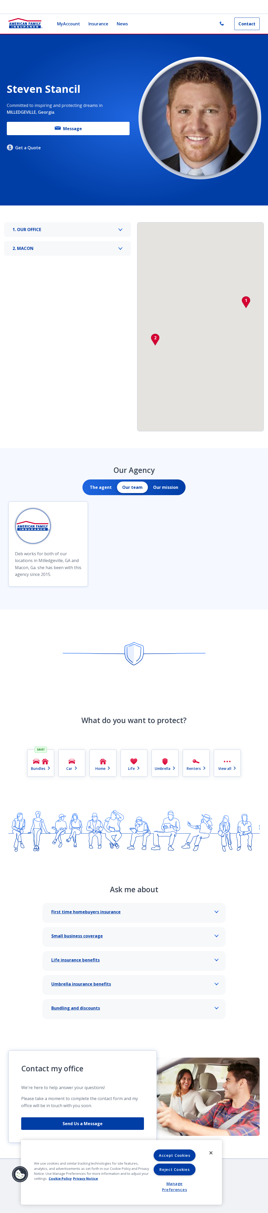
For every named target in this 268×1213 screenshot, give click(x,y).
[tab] (101, 487)
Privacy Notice (85, 1178)
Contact (246, 24)
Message (72, 128)
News (122, 24)
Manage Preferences (174, 1186)
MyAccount (68, 24)
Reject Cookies (174, 1169)
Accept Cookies (174, 1155)
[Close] (211, 1153)
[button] (246, 302)
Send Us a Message (83, 1123)
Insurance (98, 24)
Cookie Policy (60, 1178)
